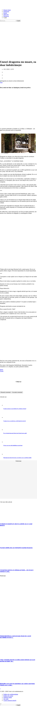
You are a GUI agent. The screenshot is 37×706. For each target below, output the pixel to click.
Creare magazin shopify (9, 700)
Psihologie (6, 11)
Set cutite (5, 699)
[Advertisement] (18, 40)
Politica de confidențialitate (10, 694)
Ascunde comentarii (17, 392)
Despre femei (7, 10)
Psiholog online (7, 697)
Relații (5, 13)
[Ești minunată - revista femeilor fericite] (13, 7)
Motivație (6, 14)
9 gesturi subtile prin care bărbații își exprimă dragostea (16, 547)
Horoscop (6, 16)
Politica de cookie (8, 696)
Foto (1, 82)
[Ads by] (6, 153)
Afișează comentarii (6, 392)
